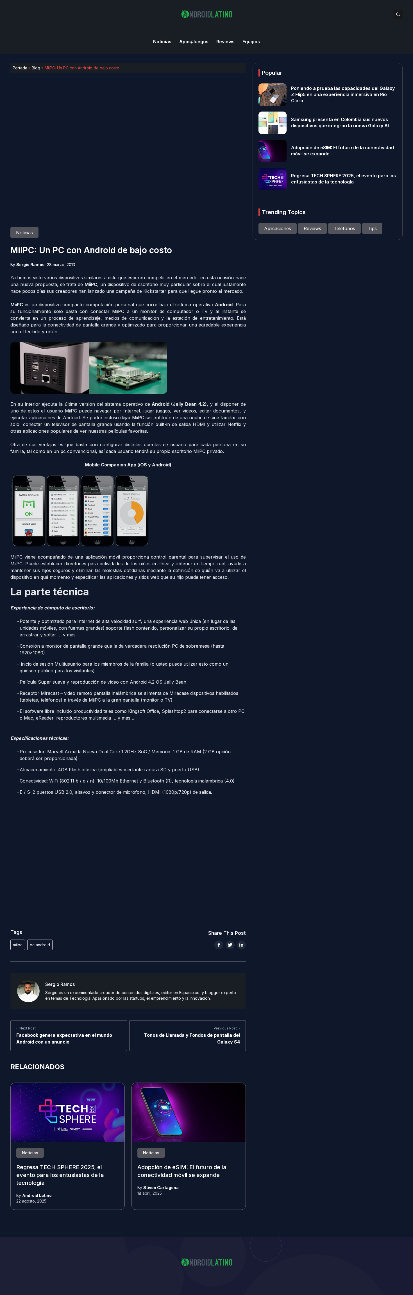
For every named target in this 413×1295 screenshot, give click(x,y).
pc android (40, 944)
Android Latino (37, 1195)
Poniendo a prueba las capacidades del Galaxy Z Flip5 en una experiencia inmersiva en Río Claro (343, 95)
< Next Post (26, 1028)
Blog (36, 67)
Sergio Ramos (30, 264)
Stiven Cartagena (161, 1187)
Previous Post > (227, 1028)
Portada (20, 67)
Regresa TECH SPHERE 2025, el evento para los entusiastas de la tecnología (60, 1175)
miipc (17, 944)
